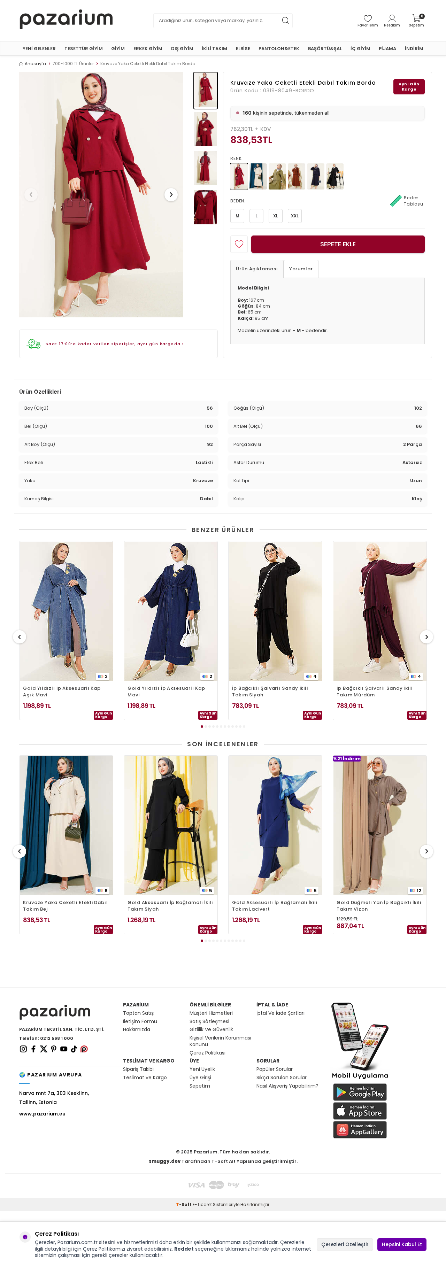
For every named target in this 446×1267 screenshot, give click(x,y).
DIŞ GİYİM (182, 48)
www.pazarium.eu (42, 1113)
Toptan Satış (138, 1013)
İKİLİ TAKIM (214, 48)
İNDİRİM (414, 48)
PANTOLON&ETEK (279, 48)
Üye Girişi (200, 1077)
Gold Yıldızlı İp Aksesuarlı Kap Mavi (166, 691)
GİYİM (118, 48)
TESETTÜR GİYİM (83, 48)
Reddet (184, 1248)
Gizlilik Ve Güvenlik (211, 1029)
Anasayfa (35, 64)
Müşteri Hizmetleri (211, 1013)
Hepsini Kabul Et (402, 1244)
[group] (101, 194)
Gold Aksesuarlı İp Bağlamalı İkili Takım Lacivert (274, 905)
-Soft (184, 1204)
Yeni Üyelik (202, 1069)
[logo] (66, 20)
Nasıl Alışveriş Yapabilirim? (287, 1086)
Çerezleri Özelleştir (345, 1244)
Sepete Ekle (338, 244)
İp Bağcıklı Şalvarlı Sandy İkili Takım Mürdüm (375, 691)
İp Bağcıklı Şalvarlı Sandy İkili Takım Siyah (270, 691)
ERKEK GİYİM (147, 48)
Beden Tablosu (413, 201)
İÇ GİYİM (360, 48)
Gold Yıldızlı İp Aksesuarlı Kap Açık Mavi (62, 691)
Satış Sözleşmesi (209, 1021)
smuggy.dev (164, 1161)
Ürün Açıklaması (257, 268)
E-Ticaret (202, 1204)
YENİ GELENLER (39, 48)
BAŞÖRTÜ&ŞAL (325, 48)
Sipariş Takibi (138, 1069)
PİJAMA (387, 48)
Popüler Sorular (274, 1069)
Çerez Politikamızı (104, 1248)
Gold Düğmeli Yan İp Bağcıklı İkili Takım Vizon (379, 905)
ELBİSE (243, 48)
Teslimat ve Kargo (145, 1077)
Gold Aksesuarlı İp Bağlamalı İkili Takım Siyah (170, 905)
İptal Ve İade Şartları (280, 1013)
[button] (31, 194)
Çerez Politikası (207, 1053)
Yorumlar (301, 268)
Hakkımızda (136, 1029)
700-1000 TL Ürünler (73, 64)
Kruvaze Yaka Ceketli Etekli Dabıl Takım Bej (65, 905)
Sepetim (200, 1086)
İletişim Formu (140, 1021)
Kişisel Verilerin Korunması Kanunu (220, 1041)
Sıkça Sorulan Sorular (281, 1077)
